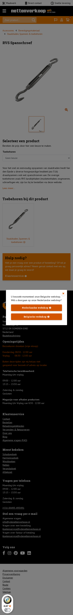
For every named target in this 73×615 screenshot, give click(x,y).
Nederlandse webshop (35, 307)
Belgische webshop (35, 316)
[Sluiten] (63, 294)
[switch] (7, 610)
